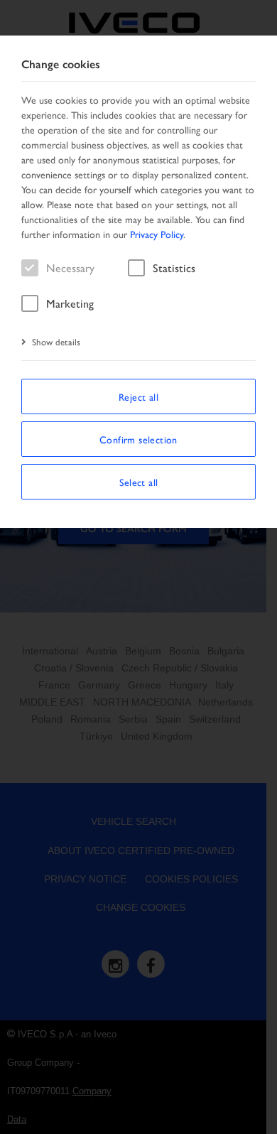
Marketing (70, 303)
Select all (138, 482)
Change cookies (60, 64)
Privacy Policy (156, 234)
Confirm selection (138, 439)
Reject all (138, 396)
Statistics (174, 267)
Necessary (70, 267)
